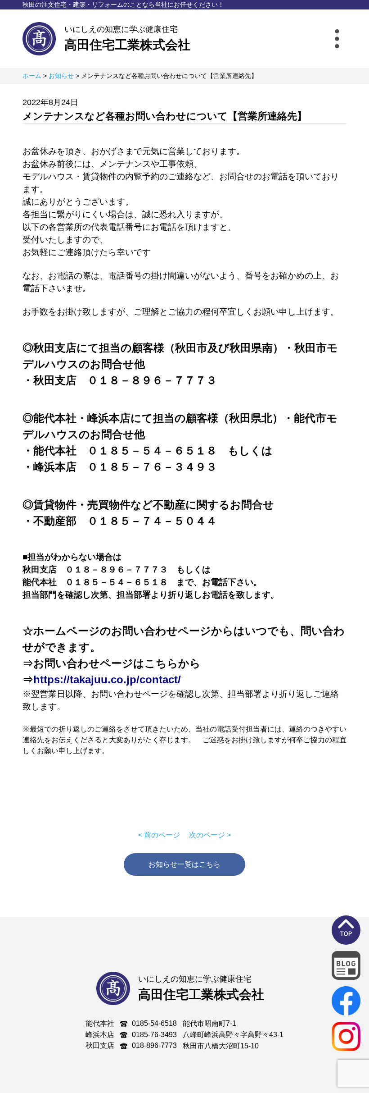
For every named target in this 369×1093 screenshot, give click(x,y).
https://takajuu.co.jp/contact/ (107, 679)
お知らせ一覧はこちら (184, 864)
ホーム (31, 75)
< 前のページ (159, 835)
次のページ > (210, 835)
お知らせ (61, 75)
